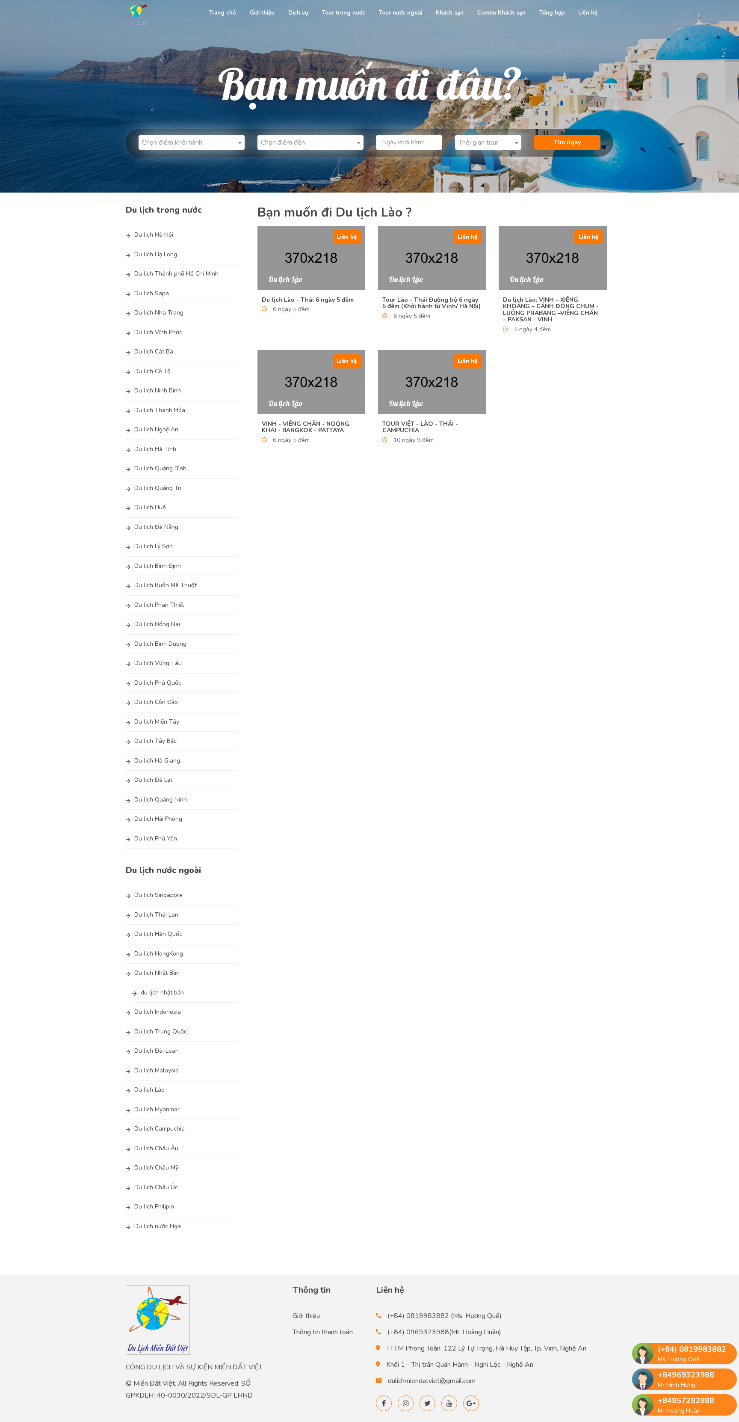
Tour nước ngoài (400, 13)
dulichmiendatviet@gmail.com (432, 1381)
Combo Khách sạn (501, 13)
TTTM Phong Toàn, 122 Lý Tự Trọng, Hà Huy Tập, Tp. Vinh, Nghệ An (486, 1348)
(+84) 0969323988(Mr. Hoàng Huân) (444, 1332)
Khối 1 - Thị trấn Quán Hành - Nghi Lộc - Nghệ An (459, 1364)
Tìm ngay (567, 142)
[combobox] (192, 142)
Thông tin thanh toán (323, 1332)
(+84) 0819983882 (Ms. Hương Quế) (444, 1316)
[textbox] (192, 142)
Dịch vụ (298, 13)
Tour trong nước (343, 13)
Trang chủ (222, 13)
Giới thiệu (262, 13)
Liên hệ (587, 13)
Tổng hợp (552, 13)
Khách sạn (450, 13)
